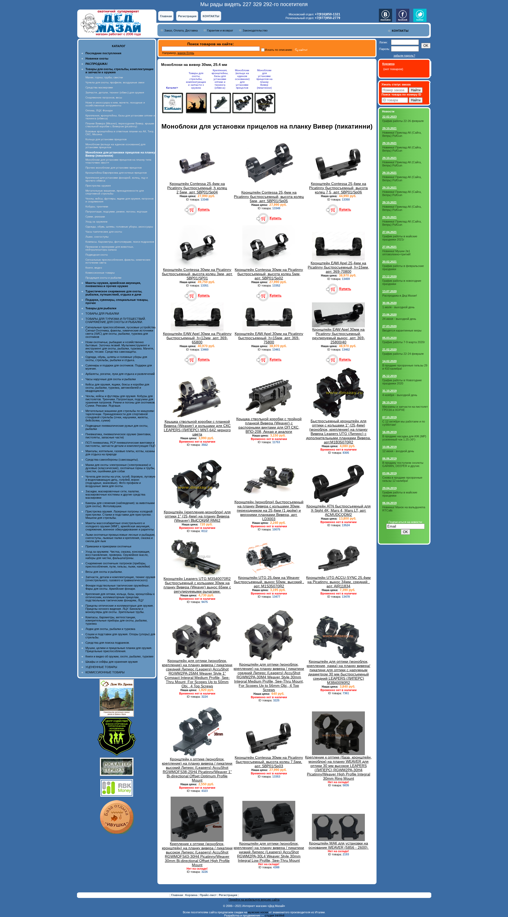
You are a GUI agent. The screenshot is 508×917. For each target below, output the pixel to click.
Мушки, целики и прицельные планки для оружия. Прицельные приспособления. (118, 649)
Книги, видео (93, 267)
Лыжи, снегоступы (96, 236)
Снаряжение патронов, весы (103, 97)
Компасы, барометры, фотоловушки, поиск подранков (119, 241)
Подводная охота (96, 254)
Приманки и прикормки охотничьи (108, 546)
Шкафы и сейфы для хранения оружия (111, 661)
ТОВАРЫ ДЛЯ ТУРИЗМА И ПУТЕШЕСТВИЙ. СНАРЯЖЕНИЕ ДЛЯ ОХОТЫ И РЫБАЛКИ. (115, 320)
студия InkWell (274, 915)
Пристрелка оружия (98, 185)
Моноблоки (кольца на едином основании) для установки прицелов (242, 79)
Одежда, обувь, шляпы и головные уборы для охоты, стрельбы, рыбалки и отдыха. (116, 358)
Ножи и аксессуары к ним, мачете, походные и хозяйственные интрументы (115, 104)
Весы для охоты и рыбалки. (104, 571)
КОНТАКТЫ (211, 16)
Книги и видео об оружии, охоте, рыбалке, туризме (119, 656)
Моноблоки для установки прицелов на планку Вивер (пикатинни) (264, 79)
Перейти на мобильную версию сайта (254, 899)
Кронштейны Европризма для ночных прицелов (116, 172)
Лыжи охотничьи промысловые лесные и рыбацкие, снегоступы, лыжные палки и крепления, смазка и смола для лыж (120, 538)
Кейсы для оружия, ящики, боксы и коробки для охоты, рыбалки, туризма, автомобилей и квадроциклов (117, 387)
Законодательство (255, 30)
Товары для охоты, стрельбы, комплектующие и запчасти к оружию (196, 80)
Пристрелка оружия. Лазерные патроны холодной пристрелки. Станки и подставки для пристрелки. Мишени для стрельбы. (118, 514)
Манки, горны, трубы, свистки (104, 77)
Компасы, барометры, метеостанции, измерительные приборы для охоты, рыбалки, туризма (116, 620)
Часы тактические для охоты (103, 231)
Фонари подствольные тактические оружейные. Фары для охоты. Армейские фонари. (117, 587)
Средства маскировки (99, 87)
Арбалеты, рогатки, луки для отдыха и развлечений (120, 373)
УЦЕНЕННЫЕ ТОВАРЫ (101, 667)
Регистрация (187, 16)
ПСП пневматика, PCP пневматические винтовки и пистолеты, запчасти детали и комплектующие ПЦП (120, 444)
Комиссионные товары (100, 272)
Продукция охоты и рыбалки (103, 277)
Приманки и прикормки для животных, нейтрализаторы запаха (109, 248)
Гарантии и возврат (220, 30)
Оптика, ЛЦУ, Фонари (99, 110)
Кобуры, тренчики (96, 206)
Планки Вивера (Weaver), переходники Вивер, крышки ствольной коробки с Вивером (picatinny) (119, 125)
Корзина (191, 895)
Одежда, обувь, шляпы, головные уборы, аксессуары (119, 226)
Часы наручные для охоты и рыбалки (110, 379)
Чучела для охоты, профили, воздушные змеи (114, 82)
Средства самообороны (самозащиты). (112, 459)
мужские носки (258, 912)
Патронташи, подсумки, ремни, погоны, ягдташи (116, 211)
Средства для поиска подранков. (107, 642)
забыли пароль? (404, 55)
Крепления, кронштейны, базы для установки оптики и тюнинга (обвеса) (220, 79)
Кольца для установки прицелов (105, 139)
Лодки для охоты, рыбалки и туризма (110, 628)
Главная (166, 16)
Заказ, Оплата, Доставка (181, 30)
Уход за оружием (96, 221)
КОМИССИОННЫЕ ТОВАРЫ (105, 672)
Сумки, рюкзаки (95, 216)
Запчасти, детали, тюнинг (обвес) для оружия (114, 92)
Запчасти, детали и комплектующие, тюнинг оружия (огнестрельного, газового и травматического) (120, 578)
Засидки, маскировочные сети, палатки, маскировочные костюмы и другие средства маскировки (115, 494)
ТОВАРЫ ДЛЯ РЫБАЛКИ (102, 313)
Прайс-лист (208, 895)
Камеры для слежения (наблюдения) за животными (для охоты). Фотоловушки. (120, 504)
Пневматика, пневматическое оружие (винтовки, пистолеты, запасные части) (118, 436)
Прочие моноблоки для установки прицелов (113, 167)
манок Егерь (186, 53)
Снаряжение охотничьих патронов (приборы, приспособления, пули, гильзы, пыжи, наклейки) (117, 565)
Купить (204, 209)
